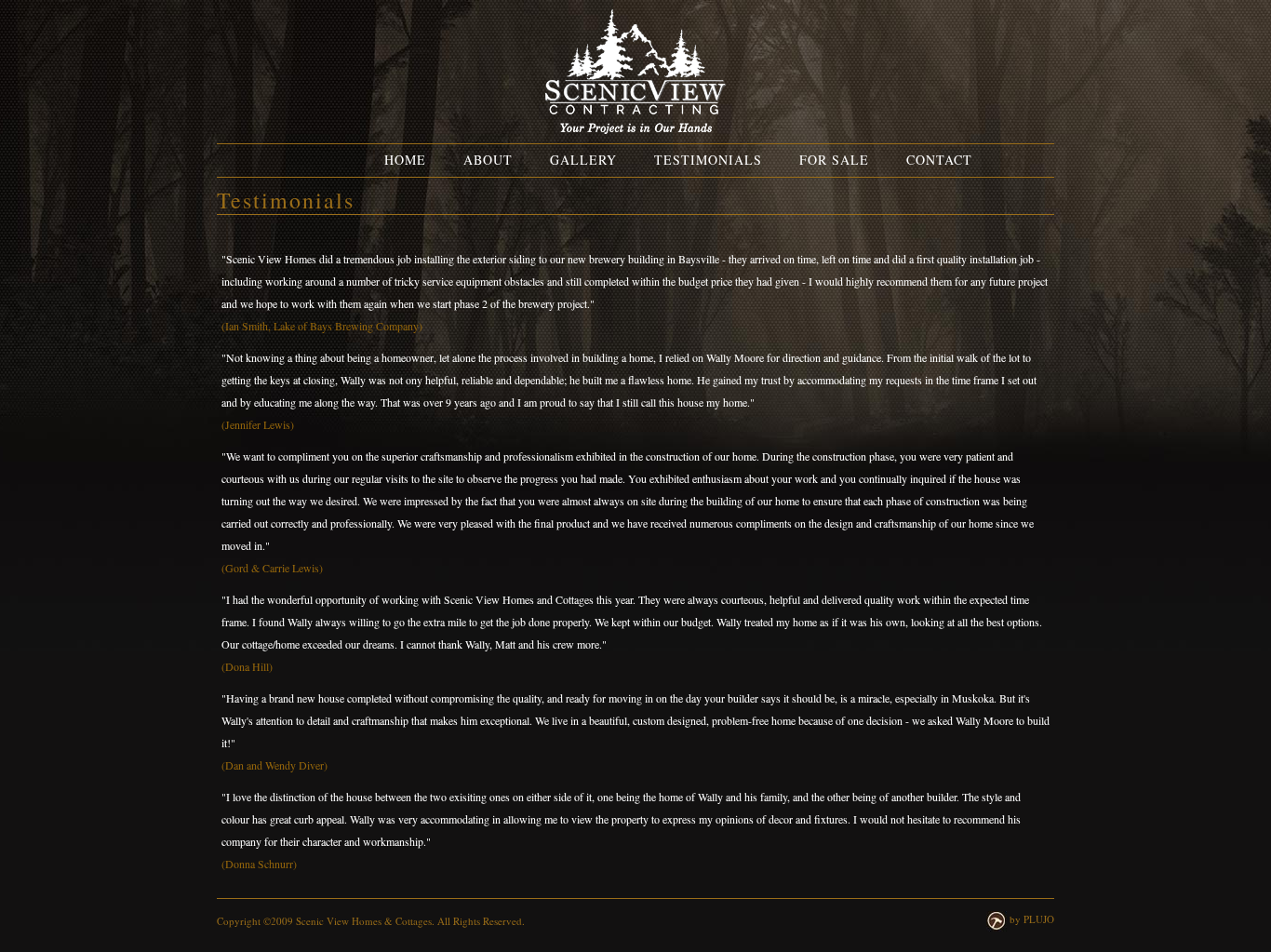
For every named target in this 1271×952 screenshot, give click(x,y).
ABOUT (488, 159)
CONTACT (939, 159)
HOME (405, 159)
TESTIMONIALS (708, 159)
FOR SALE (834, 159)
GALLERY (583, 159)
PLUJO (1038, 919)
